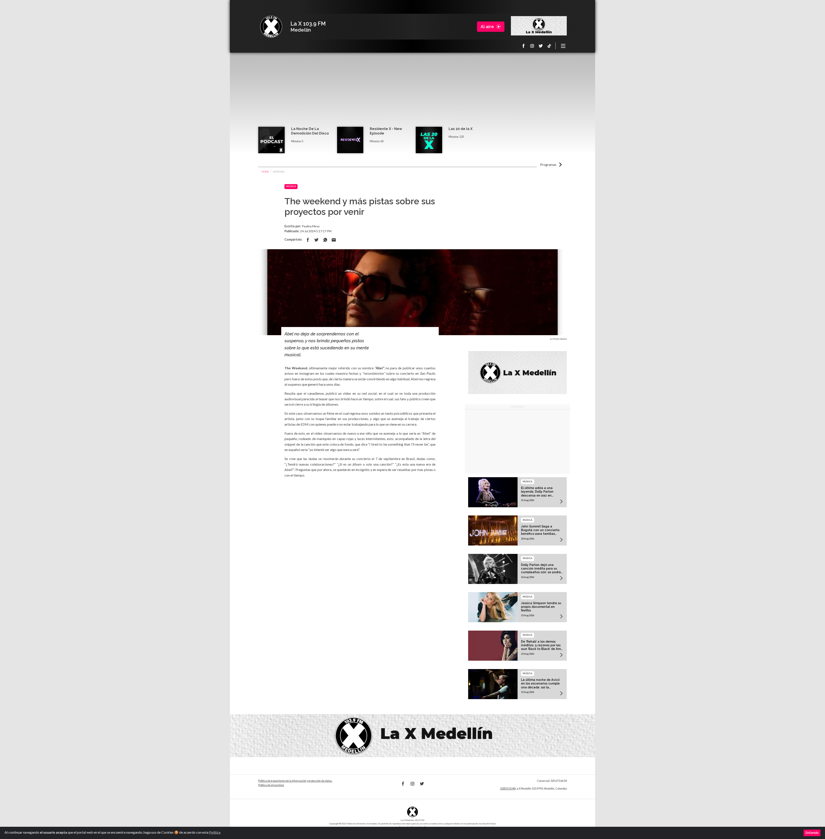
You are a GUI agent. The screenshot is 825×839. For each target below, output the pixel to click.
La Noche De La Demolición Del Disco (310, 131)
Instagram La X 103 (532, 45)
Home (265, 171)
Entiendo (812, 832)
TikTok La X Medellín (549, 45)
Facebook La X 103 (523, 45)
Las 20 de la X (460, 129)
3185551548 (507, 788)
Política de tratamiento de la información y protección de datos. (295, 780)
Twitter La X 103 (540, 45)
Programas (548, 164)
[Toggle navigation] (563, 45)
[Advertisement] (412, 94)
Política (214, 832)
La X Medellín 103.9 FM (271, 27)
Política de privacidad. (271, 785)
